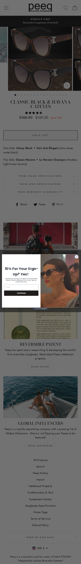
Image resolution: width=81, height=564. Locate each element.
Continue (21, 293)
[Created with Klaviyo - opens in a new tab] (40, 308)
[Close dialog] (76, 257)
